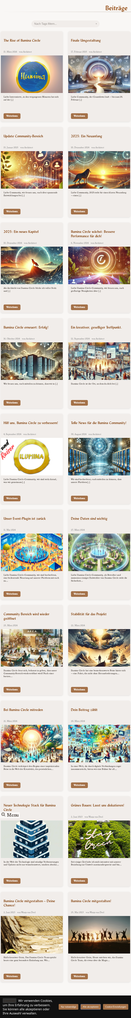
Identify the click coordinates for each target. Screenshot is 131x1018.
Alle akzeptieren (91, 1007)
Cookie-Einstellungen (115, 1007)
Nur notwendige (68, 1007)
